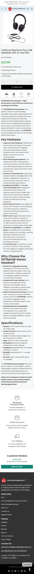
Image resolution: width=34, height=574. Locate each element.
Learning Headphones (19, 567)
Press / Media (6, 539)
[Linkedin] (22, 571)
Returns (4, 533)
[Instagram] (12, 571)
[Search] (6, 9)
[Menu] (2, 9)
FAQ (20, 2)
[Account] (28, 9)
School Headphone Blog (9, 504)
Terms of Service (7, 536)
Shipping (4, 522)
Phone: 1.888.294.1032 (11, 2)
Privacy (3, 526)
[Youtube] (15, 571)
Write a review (17, 467)
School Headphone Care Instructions (14, 501)
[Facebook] (9, 571)
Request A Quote (12, 4)
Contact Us (23, 4)
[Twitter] (18, 571)
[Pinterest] (25, 571)
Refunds (4, 529)
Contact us (5, 511)
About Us (26, 2)
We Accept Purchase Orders (17, 403)
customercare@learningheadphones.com (16, 547)
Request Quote (6, 515)
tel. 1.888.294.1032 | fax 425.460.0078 (14, 551)
